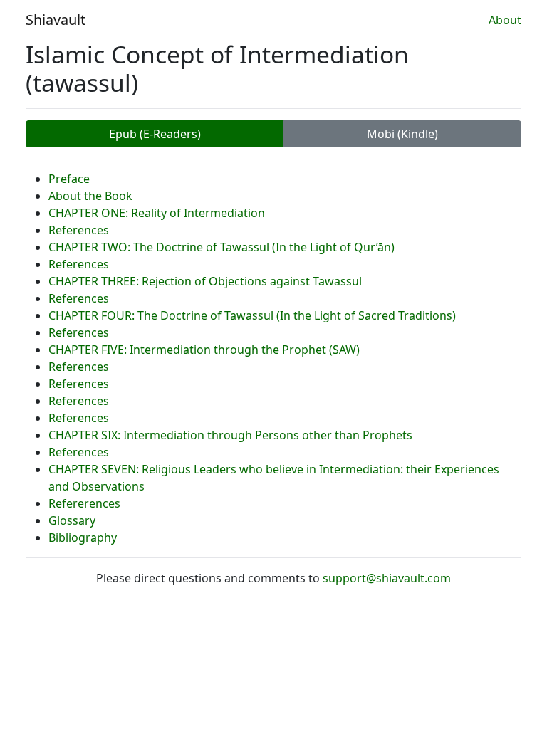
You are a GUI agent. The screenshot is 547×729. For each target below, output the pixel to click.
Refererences (84, 503)
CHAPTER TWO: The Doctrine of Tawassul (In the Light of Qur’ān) (221, 247)
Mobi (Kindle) (402, 134)
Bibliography (82, 537)
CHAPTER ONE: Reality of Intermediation (156, 213)
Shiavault (55, 19)
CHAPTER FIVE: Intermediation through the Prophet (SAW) (204, 349)
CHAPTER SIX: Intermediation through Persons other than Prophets (230, 435)
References (78, 230)
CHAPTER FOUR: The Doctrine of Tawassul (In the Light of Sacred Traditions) (252, 315)
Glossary (71, 520)
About (505, 20)
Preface (69, 179)
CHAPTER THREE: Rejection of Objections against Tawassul (205, 281)
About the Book (90, 196)
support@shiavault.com (387, 578)
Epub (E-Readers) (155, 134)
